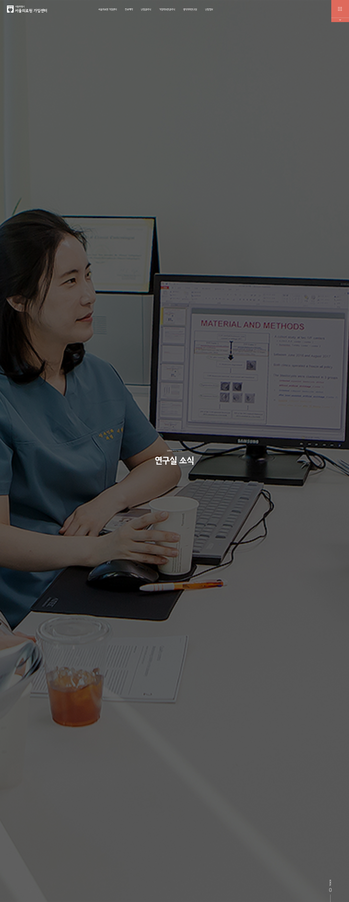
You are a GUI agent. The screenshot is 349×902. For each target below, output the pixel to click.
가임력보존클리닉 (167, 9)
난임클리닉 (146, 9)
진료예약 (129, 9)
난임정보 (209, 9)
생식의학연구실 (190, 9)
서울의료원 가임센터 (107, 9)
